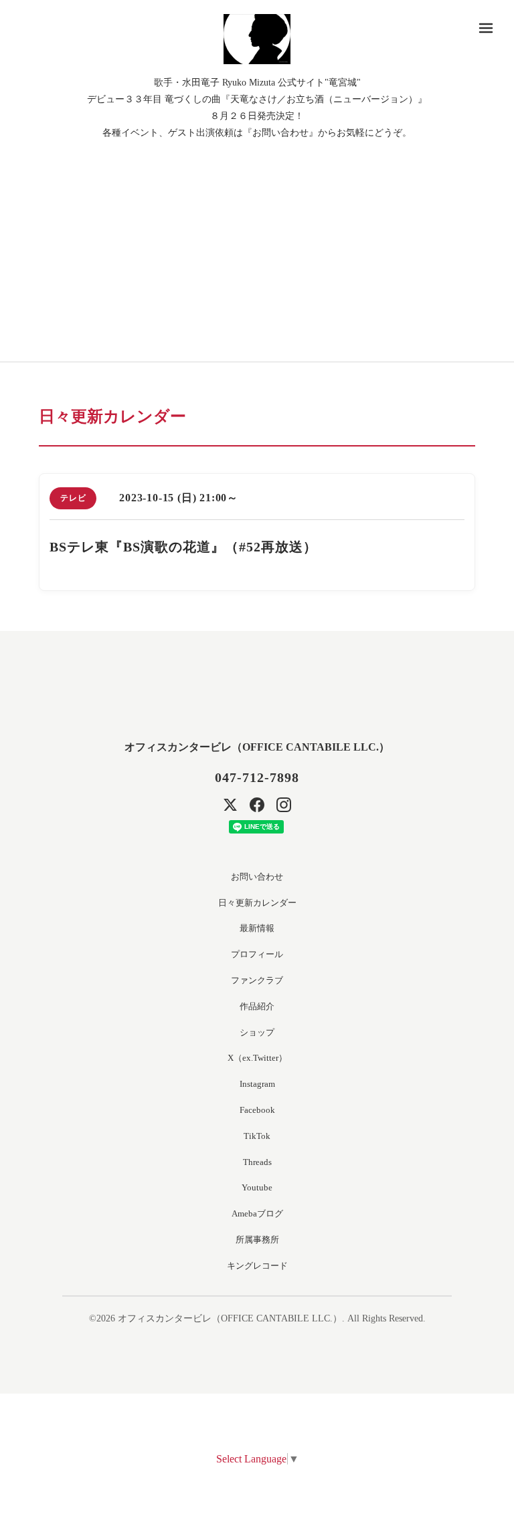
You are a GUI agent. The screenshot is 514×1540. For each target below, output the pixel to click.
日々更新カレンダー (257, 903)
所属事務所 (257, 1240)
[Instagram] (283, 804)
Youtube (257, 1187)
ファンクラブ (257, 980)
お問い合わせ (257, 877)
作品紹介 (257, 1006)
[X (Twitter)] (230, 804)
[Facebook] (257, 804)
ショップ (257, 1032)
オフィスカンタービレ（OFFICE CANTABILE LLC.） (257, 747)
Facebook (257, 1110)
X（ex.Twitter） (257, 1058)
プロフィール (257, 954)
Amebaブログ (257, 1213)
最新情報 (257, 928)
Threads (257, 1162)
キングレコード (257, 1266)
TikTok (257, 1136)
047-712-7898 (257, 777)
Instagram (257, 1084)
